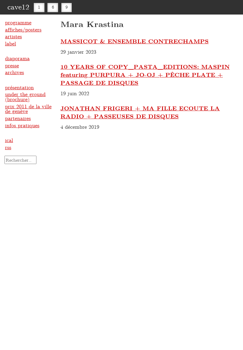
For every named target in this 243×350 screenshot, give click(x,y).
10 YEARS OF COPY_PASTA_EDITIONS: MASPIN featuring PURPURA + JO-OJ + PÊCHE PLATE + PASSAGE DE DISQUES (145, 75)
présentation (19, 87)
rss (8, 147)
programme (18, 22)
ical (9, 140)
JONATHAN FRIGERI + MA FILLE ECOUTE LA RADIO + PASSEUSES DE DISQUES (140, 112)
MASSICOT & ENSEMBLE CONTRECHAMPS (134, 41)
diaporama (17, 58)
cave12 (18, 6)
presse (12, 65)
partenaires (18, 118)
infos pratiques (22, 125)
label (10, 43)
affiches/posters (23, 29)
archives (14, 72)
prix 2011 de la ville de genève (28, 109)
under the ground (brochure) (25, 96)
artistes (13, 36)
